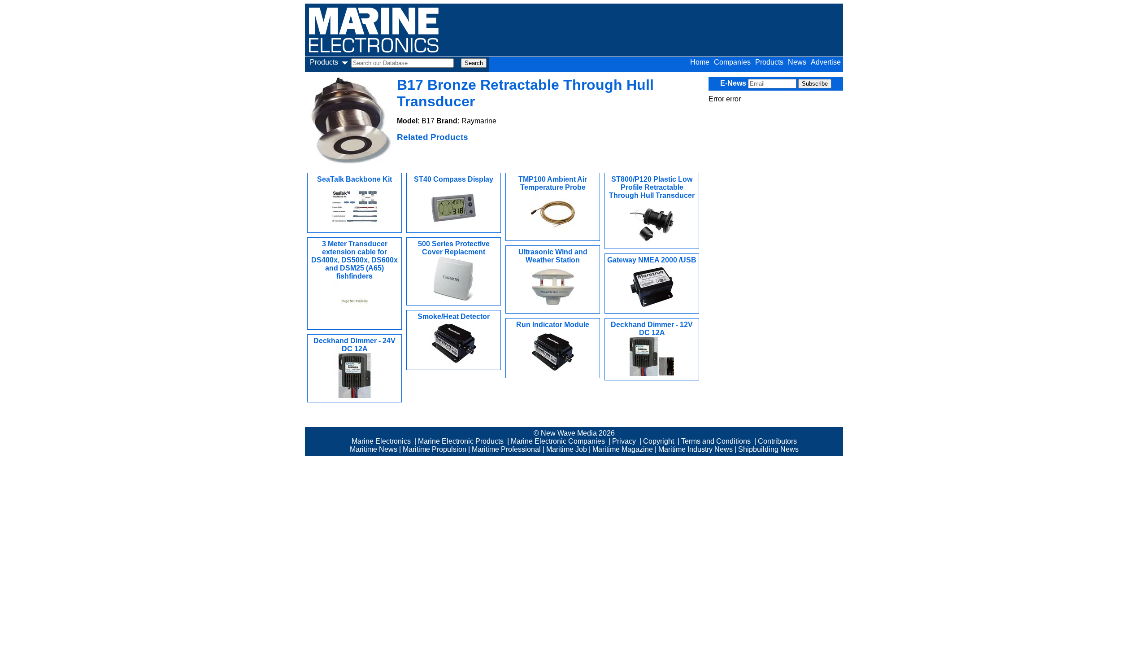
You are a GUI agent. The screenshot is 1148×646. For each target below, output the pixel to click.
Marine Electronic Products (461, 441)
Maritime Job (566, 449)
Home (699, 62)
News (797, 62)
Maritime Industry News (695, 449)
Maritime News (373, 449)
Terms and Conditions (716, 441)
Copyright (658, 441)
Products (769, 62)
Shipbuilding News (768, 449)
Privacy (624, 441)
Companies (732, 62)
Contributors (777, 441)
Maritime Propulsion (434, 449)
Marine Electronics (381, 441)
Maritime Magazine (622, 449)
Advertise (826, 62)
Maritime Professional (506, 449)
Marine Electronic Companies (558, 441)
